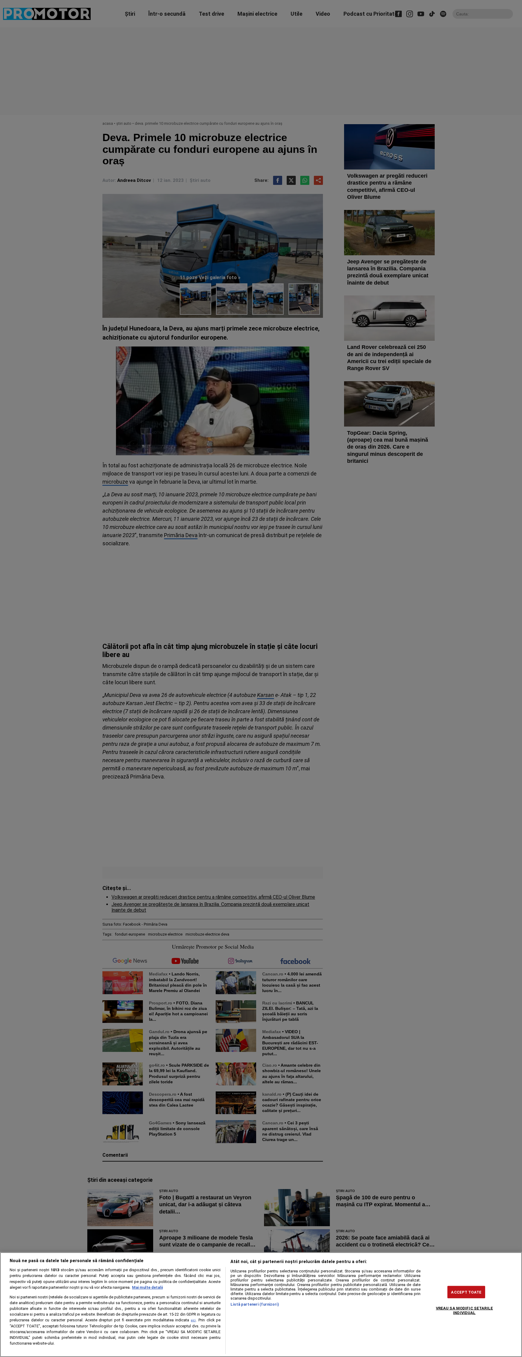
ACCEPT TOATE (466, 1292)
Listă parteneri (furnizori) (254, 1304)
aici (193, 1320)
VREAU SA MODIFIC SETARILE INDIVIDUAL (464, 1310)
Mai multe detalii (147, 1287)
